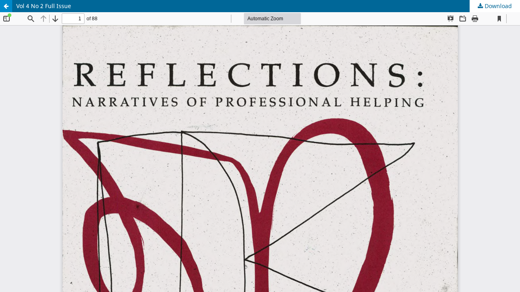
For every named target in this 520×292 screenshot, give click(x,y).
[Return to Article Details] (6, 6)
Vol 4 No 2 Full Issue (43, 6)
